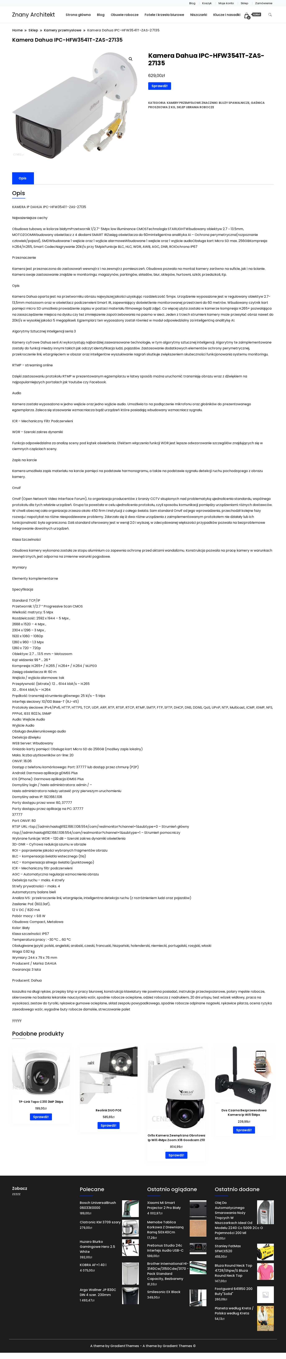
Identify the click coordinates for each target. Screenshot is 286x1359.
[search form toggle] (270, 15)
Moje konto (226, 3)
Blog (192, 3)
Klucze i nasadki (226, 14)
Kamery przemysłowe (184, 103)
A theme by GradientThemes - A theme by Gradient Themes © (143, 1346)
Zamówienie (263, 3)
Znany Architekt (33, 14)
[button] (130, 59)
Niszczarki (198, 14)
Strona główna (78, 14)
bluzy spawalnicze (234, 103)
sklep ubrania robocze (195, 107)
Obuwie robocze (124, 14)
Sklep (244, 3)
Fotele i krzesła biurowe (164, 14)
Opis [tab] (22, 178)
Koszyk (207, 3)
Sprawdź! (160, 86)
